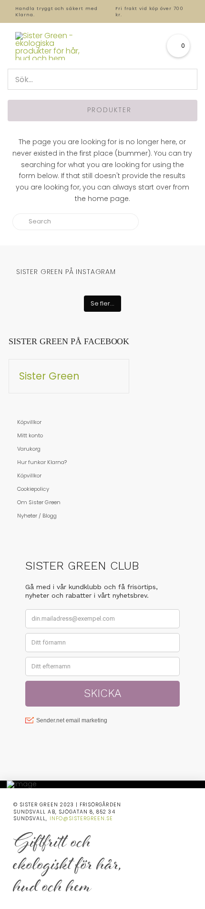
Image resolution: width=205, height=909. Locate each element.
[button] (178, 45)
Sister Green (49, 376)
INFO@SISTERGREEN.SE (81, 818)
